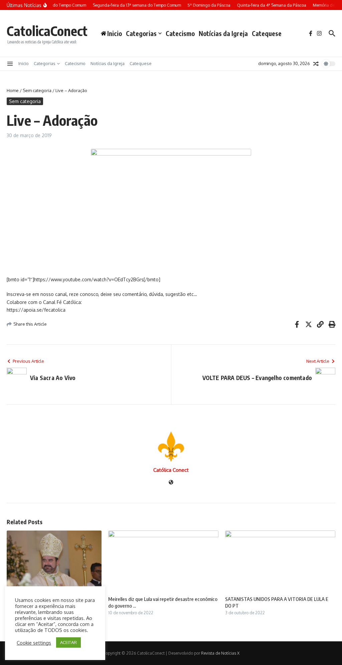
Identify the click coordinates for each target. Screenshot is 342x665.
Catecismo (180, 33)
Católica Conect (171, 470)
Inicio (23, 63)
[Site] (171, 482)
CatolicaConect (47, 30)
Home (13, 90)
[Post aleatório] (316, 63)
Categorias (141, 33)
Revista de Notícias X (220, 653)
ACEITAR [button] (68, 642)
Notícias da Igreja (223, 33)
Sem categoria (37, 90)
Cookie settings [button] (34, 643)
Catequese (267, 33)
